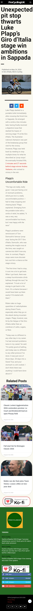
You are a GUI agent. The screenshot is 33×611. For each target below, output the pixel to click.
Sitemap (10, 602)
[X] (16, 606)
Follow (28, 578)
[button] (11, 106)
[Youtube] (20, 606)
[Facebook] (8, 606)
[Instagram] (12, 606)
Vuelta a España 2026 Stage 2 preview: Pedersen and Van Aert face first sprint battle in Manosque (16, 551)
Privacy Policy (11, 600)
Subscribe (27, 586)
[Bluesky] (24, 606)
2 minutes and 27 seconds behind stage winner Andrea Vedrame (16, 166)
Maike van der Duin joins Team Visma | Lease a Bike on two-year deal (16, 484)
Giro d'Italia (7, 72)
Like (29, 574)
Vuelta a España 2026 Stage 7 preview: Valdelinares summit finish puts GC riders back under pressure (16, 541)
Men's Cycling (17, 72)
